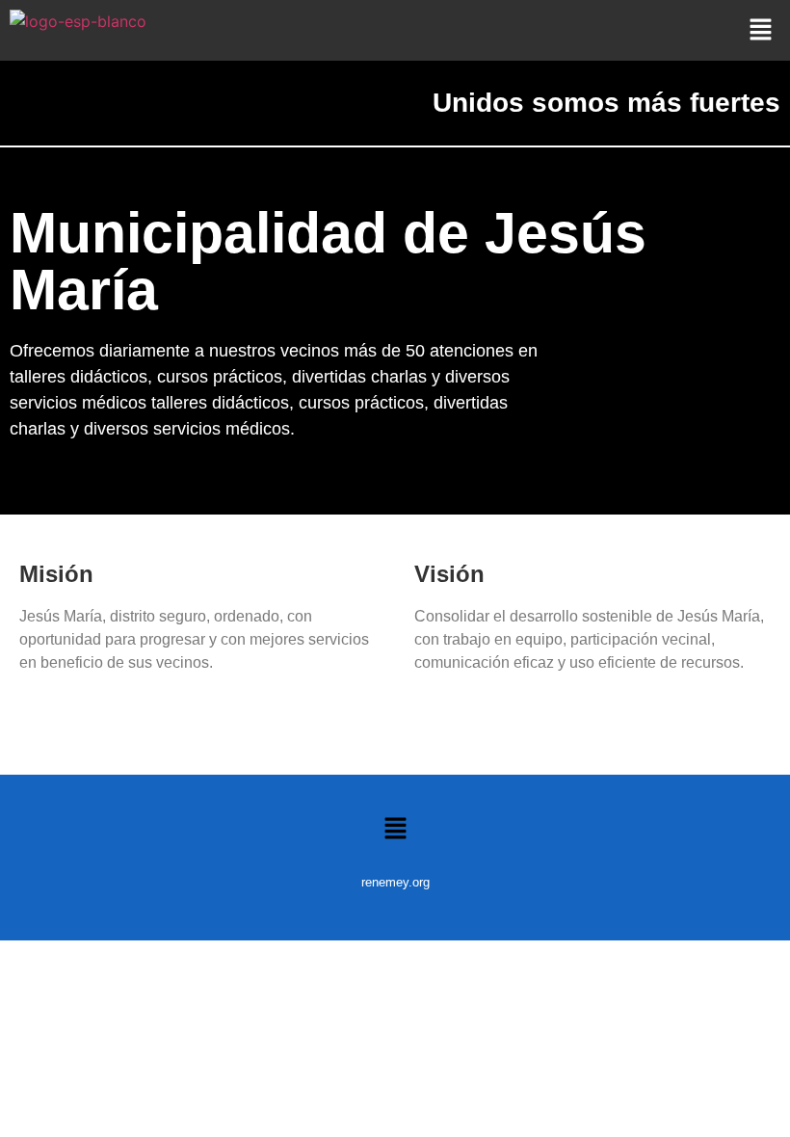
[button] (761, 30)
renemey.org (395, 882)
